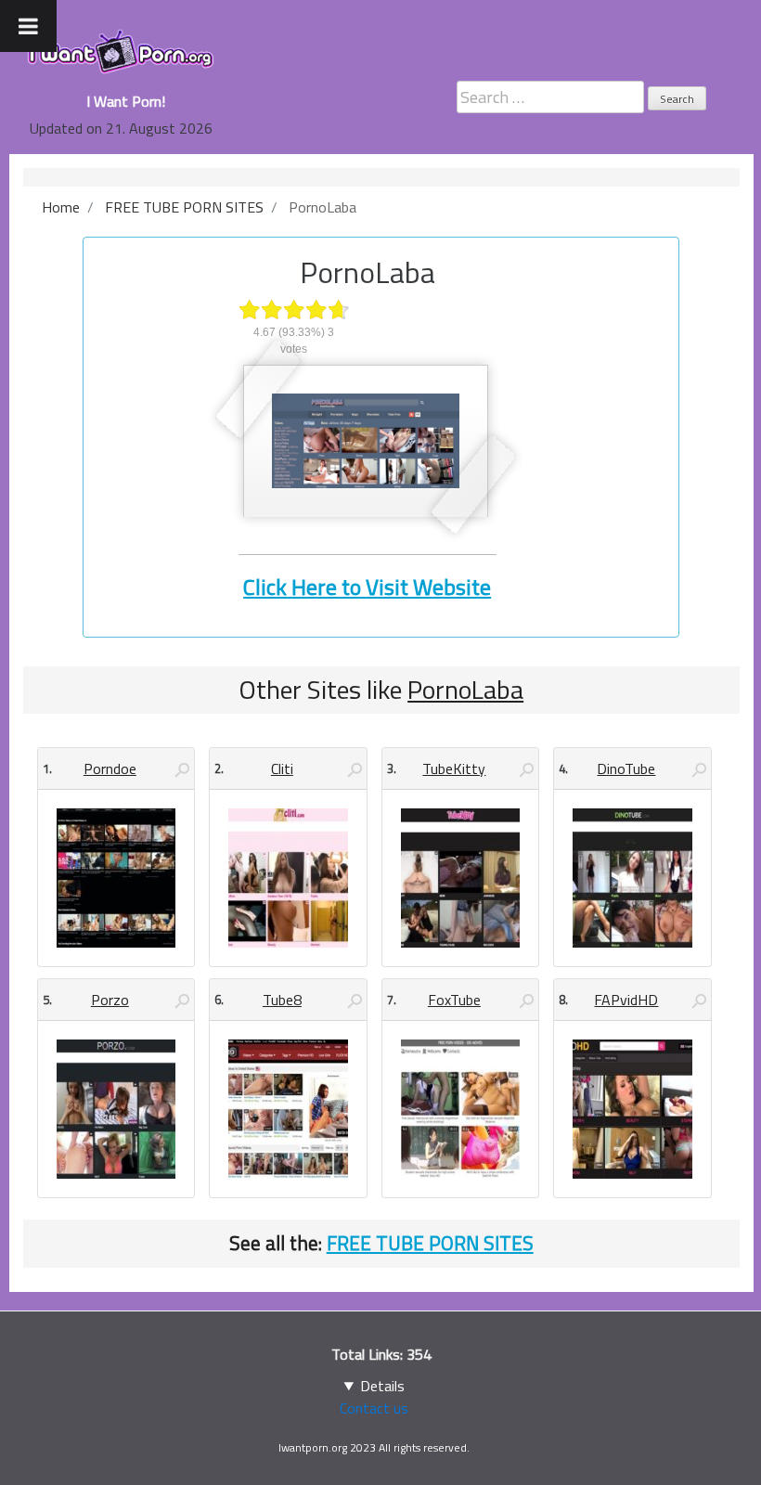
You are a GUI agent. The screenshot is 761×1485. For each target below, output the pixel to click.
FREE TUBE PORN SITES (430, 1243)
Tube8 (282, 999)
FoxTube (454, 999)
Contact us (374, 1408)
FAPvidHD (626, 999)
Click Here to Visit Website (367, 586)
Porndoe (110, 768)
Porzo (110, 999)
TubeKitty (453, 768)
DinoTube (626, 768)
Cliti (282, 768)
